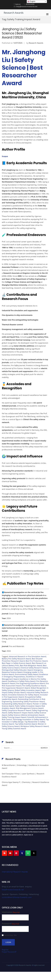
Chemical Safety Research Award (34, 667)
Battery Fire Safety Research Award (16, 658)
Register (5, 949)
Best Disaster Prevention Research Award (22, 659)
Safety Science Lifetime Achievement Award (26, 715)
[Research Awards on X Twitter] (33, 853)
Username (11, 912)
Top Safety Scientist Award (26, 724)
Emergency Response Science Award (22, 671)
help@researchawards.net (13, 889)
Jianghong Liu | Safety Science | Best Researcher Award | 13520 (22, 33)
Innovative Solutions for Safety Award (23, 694)
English (32, 1)
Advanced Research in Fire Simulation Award (27, 656)
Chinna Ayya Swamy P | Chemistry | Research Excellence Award (25, 783)
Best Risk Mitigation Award (31, 665)
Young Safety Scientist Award (14, 728)
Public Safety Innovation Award (28, 706)
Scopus (5, 156)
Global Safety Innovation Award (28, 690)
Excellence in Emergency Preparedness (25, 675)
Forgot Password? (9, 952)
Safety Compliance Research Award (16, 710)
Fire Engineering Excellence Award (30, 683)
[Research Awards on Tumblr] (22, 853)
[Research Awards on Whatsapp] (28, 853)
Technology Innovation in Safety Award (29, 719)
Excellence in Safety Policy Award (21, 681)
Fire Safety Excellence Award (34, 685)
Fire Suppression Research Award (16, 688)
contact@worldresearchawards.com (17, 897)
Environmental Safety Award (26, 674)
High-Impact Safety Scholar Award (24, 691)
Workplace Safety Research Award (34, 726)
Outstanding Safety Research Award (17, 704)
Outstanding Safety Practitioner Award (29, 701)
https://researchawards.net (11, 837)
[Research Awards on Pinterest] (16, 853)
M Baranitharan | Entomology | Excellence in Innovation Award (25, 766)
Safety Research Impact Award (20, 712)
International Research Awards (15, 871)
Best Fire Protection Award (37, 661)
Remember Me (10, 935)
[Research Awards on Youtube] (10, 853)
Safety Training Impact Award (14, 717)
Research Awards (14, 12)
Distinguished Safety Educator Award (17, 670)
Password (10, 923)
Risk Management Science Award (29, 708)
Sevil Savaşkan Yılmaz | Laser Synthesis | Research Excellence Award (23, 775)
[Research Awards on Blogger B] (4, 853)
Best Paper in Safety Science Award (16, 663)
